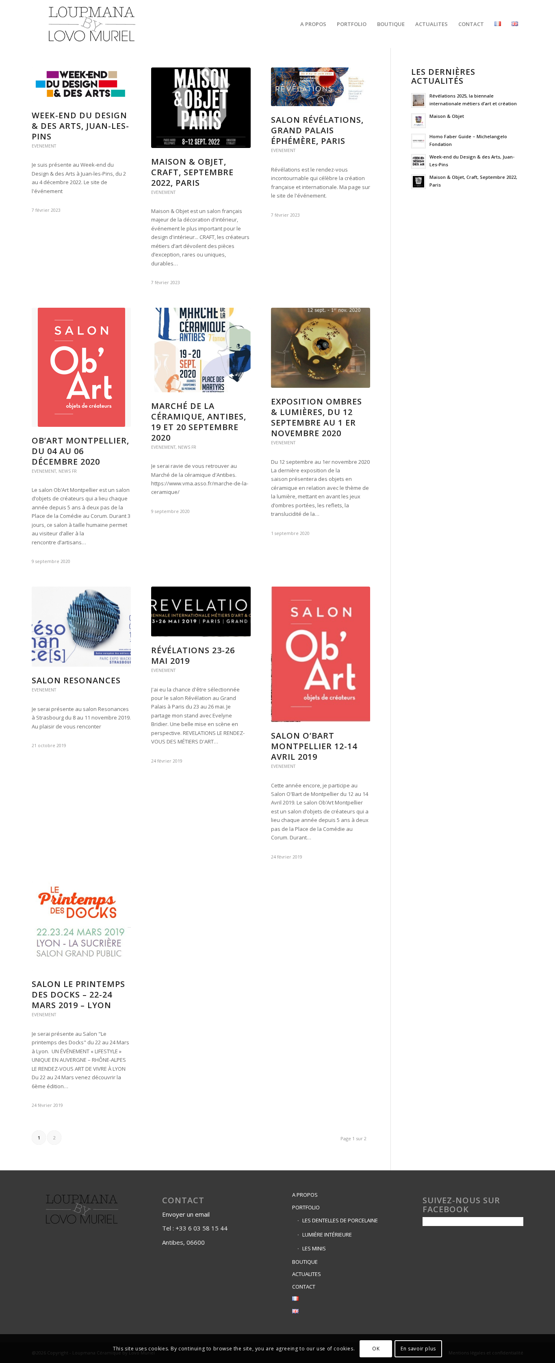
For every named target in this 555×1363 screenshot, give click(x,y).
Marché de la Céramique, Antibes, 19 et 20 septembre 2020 (198, 421)
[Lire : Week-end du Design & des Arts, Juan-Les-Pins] (418, 161)
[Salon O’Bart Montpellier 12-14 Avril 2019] (320, 654)
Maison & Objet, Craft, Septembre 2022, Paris (192, 172)
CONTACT (303, 1286)
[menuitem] (313, 24)
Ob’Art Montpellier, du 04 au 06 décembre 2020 (80, 451)
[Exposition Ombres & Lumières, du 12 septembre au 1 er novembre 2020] (320, 348)
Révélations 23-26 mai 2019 (193, 655)
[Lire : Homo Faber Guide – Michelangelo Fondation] (418, 141)
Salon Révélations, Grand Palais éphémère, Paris (317, 130)
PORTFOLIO (306, 1207)
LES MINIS (314, 1248)
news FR (68, 471)
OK (375, 1348)
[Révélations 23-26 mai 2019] (200, 612)
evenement (44, 146)
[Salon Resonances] (81, 627)
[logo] (92, 24)
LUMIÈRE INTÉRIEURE (327, 1234)
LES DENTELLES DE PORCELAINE (340, 1220)
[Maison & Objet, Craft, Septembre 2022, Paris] (200, 107)
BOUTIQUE (305, 1261)
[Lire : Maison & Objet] (418, 120)
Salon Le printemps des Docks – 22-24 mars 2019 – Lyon (78, 994)
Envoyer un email (186, 1214)
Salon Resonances (76, 680)
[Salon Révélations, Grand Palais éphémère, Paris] (320, 86)
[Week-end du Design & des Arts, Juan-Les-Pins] (81, 84)
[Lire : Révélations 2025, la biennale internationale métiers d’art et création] (418, 100)
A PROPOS (305, 1194)
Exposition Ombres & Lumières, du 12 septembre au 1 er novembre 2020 (316, 417)
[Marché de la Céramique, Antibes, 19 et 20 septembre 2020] (200, 350)
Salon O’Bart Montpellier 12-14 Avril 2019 (314, 746)
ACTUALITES (306, 1274)
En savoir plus (418, 1348)
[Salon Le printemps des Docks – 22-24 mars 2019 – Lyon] (81, 926)
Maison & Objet (446, 116)
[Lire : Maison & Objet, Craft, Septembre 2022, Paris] (418, 181)
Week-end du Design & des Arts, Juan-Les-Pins (80, 126)
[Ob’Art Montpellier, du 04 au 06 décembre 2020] (81, 367)
